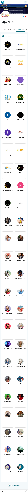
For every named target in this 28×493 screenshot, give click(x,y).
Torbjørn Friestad (7, 225)
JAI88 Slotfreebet (8, 190)
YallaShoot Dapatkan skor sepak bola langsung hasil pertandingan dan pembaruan (20, 49)
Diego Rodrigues (7, 348)
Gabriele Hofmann (20, 348)
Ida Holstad (20, 331)
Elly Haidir (20, 472)
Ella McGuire (7, 401)
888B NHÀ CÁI (20, 155)
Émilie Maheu (20, 243)
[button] (26, 491)
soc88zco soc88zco (20, 120)
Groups (9, 29)
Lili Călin (7, 278)
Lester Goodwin (20, 384)
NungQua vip (7, 120)
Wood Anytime (20, 137)
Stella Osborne (20, 225)
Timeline (4, 29)
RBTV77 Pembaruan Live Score (7, 137)
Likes (14, 29)
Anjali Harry (20, 208)
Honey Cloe (20, 190)
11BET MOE (7, 49)
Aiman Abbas (20, 436)
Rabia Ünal (20, 313)
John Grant (8, 260)
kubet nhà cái (7, 172)
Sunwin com (7, 84)
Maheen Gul (7, 296)
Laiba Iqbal (8, 472)
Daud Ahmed (20, 454)
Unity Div (7, 208)
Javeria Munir (7, 384)
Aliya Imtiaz (7, 454)
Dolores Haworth (20, 366)
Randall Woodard (7, 243)
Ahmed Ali (20, 419)
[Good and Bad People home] (2, 2)
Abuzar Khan (7, 436)
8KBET (20, 172)
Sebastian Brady (20, 260)
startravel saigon (7, 67)
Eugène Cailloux (20, 296)
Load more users (15, 485)
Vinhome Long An (7, 155)
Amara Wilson (20, 84)
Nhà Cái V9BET (20, 102)
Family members (21, 36)
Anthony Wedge (7, 366)
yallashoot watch (20, 67)
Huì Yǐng (20, 401)
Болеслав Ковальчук (7, 313)
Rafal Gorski (7, 331)
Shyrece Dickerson (20, 278)
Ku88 (7, 102)
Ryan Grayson (7, 419)
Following (20, 29)
